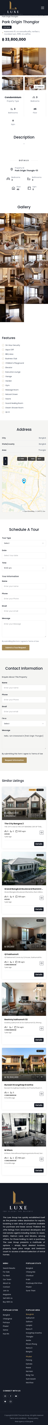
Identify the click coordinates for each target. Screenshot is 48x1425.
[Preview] (33, 815)
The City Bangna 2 (14, 823)
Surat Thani (30, 1290)
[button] (24, 481)
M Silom (8, 1150)
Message (6, 618)
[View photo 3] (12, 240)
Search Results (9, 1268)
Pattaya (6, 1322)
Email (4, 606)
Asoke (28, 1340)
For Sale (6, 1272)
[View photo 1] (12, 222)
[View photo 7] (12, 277)
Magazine (7, 1294)
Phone (5, 593)
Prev (32, 459)
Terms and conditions (18, 1418)
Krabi (28, 1279)
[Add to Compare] (42, 815)
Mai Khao (29, 1382)
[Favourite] (37, 815)
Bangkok (29, 1268)
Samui (5, 1330)
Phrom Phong (31, 1344)
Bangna (29, 1351)
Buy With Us (8, 1302)
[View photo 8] (36, 277)
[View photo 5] (12, 259)
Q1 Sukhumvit (11, 954)
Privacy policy (33, 1418)
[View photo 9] (12, 295)
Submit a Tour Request (15, 647)
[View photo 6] (36, 259)
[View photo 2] (36, 222)
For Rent (6, 1275)
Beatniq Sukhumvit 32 (16, 1019)
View (22, 459)
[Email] (10, 1401)
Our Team (7, 1279)
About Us (6, 1283)
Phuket (29, 1287)
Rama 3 (29, 1348)
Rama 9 (29, 1329)
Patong (29, 1360)
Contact (6, 1287)
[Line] (5, 1401)
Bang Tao (30, 1375)
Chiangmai (7, 1319)
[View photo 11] (12, 313)
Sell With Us (7, 1298)
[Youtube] (16, 1396)
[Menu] (42, 8)
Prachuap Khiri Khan (34, 1283)
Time (4, 563)
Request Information (14, 760)
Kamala (29, 1364)
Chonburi (29, 1275)
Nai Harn (29, 1371)
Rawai (28, 1367)
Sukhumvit (30, 1318)
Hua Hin (6, 1334)
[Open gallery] (24, 61)
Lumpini (29, 1325)
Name (4, 581)
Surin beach (31, 1379)
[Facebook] (10, 1396)
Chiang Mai (30, 1272)
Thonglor (29, 1336)
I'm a (4, 718)
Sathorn (29, 1321)
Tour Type (6, 538)
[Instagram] (5, 1396)
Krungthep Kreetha (34, 1333)
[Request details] (42, 833)
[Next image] (42, 803)
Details (38, 844)
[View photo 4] (36, 240)
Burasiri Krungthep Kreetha (19, 1084)
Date (4, 550)
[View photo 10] (36, 295)
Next (39, 459)
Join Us (6, 1290)
